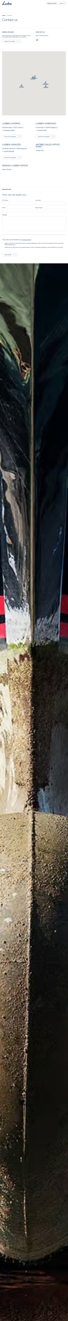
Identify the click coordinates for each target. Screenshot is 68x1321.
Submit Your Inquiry (9, 41)
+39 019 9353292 (8, 151)
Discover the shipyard (10, 136)
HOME (3, 15)
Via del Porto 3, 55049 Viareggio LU (47, 127)
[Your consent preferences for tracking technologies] (65, 1318)
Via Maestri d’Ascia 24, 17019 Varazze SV (14, 148)
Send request (7, 254)
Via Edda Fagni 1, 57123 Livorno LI (12, 127)
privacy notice (26, 240)
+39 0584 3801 (41, 130)
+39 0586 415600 (9, 130)
